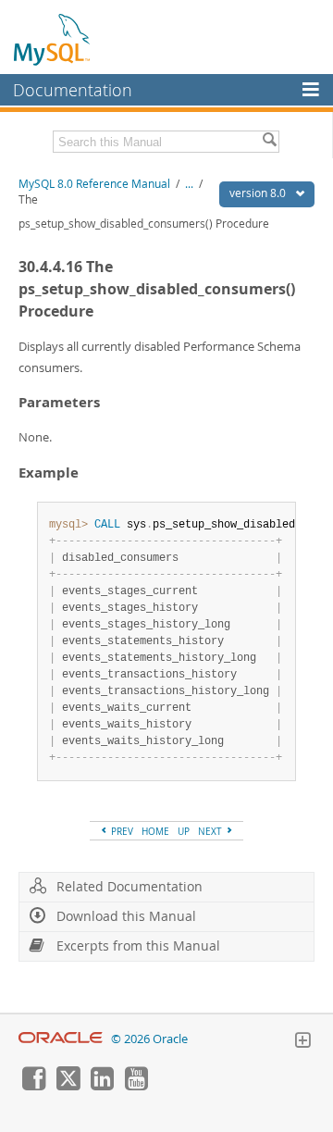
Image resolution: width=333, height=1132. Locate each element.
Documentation (72, 90)
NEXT (211, 831)
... (189, 184)
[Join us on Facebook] (33, 1086)
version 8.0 (259, 193)
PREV (120, 831)
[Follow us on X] (67, 1086)
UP (184, 831)
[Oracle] (60, 1039)
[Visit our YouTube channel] (136, 1086)
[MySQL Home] (52, 39)
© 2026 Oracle (149, 1039)
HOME (155, 831)
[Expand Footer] (302, 1042)
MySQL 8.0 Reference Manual (94, 184)
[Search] (269, 141)
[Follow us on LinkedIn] (102, 1086)
